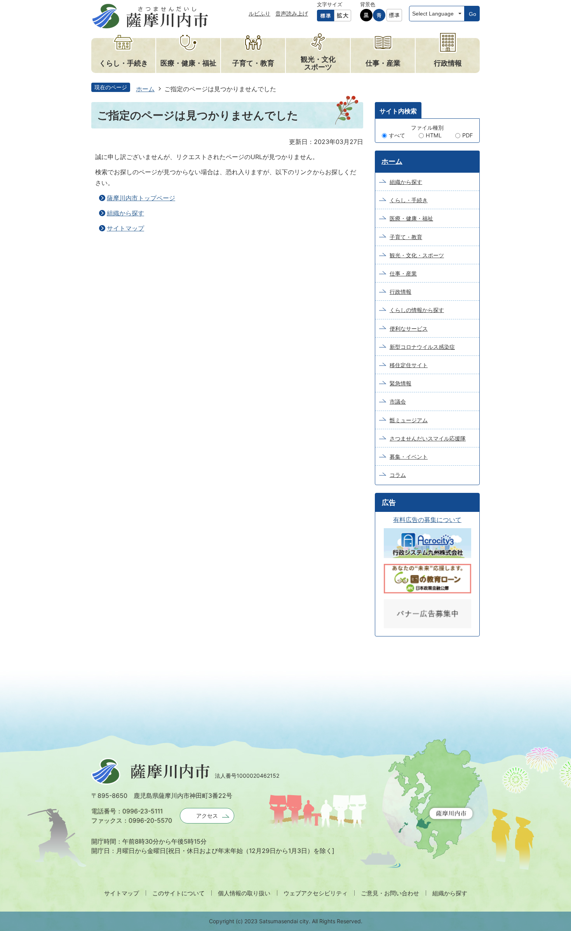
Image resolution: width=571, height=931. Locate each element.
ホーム (145, 89)
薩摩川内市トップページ (141, 198)
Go (472, 14)
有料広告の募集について (427, 520)
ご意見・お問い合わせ (390, 893)
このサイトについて (178, 893)
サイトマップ (125, 228)
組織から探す (125, 213)
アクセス (207, 815)
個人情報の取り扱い (244, 893)
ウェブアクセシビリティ (316, 893)
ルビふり (259, 13)
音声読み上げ (291, 13)
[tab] (398, 110)
